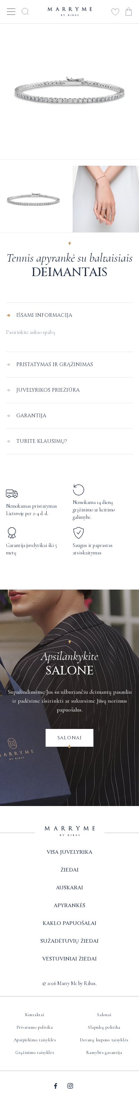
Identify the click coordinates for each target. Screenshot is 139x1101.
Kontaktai (34, 1014)
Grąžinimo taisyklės (35, 1052)
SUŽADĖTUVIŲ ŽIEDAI (69, 941)
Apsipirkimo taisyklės (35, 1039)
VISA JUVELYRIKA (69, 852)
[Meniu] (11, 11)
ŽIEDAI (69, 869)
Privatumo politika (35, 1027)
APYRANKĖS (69, 905)
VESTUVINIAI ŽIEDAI (69, 958)
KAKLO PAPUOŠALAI (69, 923)
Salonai (69, 737)
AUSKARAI (69, 887)
